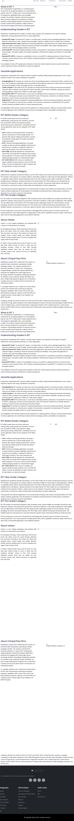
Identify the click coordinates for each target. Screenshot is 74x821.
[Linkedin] (39, 780)
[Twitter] (34, 780)
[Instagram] (43, 780)
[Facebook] (30, 780)
